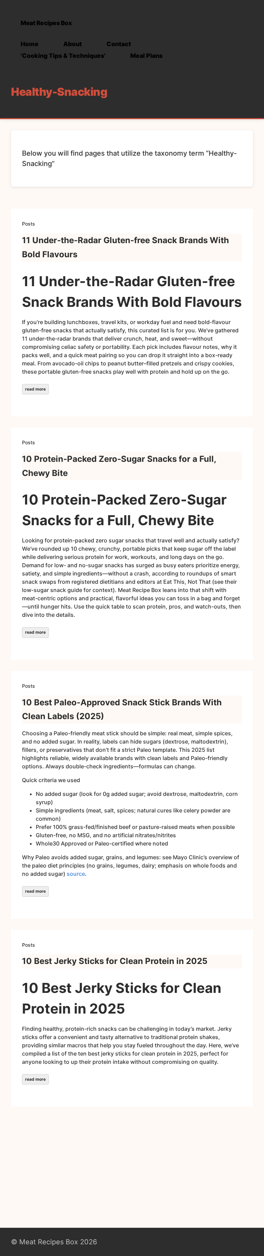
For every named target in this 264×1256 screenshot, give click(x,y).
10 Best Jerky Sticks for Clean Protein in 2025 (114, 961)
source (76, 873)
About (72, 44)
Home (29, 44)
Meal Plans (146, 55)
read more (35, 389)
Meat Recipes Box (46, 23)
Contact (119, 44)
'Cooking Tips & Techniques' (63, 55)
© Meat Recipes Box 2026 (54, 1242)
